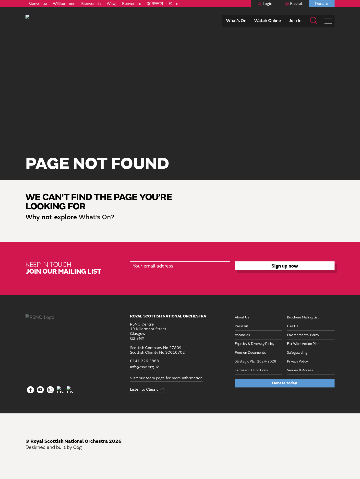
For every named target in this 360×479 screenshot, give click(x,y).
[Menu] (328, 21)
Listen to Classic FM (147, 389)
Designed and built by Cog (53, 447)
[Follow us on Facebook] (30, 390)
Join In (295, 20)
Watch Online (267, 20)
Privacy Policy (297, 361)
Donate (321, 3)
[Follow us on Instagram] (50, 390)
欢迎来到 (155, 3)
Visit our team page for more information (166, 378)
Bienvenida (91, 3)
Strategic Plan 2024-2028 (255, 361)
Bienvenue (37, 3)
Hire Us (292, 326)
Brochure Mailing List (303, 317)
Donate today (284, 383)
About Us (242, 317)
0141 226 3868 (144, 361)
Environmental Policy (303, 335)
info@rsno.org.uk (144, 367)
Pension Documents (250, 352)
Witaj (111, 3)
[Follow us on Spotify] (70, 389)
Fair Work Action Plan (303, 344)
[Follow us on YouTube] (41, 390)
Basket (296, 3)
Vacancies (242, 335)
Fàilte (173, 3)
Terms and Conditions (251, 370)
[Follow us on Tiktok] (60, 389)
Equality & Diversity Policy (254, 344)
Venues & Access (300, 370)
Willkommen (64, 3)
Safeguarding (297, 352)
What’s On (236, 20)
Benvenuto (131, 3)
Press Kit (241, 326)
